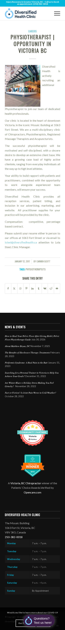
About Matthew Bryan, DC (17, 346)
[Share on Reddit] (51, 288)
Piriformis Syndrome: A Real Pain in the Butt (26, 362)
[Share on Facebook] (8, 288)
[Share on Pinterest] (26, 288)
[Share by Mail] (57, 288)
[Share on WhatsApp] (20, 288)
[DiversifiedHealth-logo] (27, 13)
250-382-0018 (14, 537)
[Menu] (55, 13)
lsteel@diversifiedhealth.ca (21, 242)
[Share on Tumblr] (39, 288)
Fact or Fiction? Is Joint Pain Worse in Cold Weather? (30, 392)
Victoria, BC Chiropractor (25, 483)
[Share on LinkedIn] (33, 288)
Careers (32, 31)
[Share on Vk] (45, 288)
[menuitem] (55, 13)
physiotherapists (36, 269)
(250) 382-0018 (40, 4)
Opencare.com (32, 492)
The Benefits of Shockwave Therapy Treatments (27, 352)
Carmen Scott (43, 261)
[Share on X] (14, 288)
